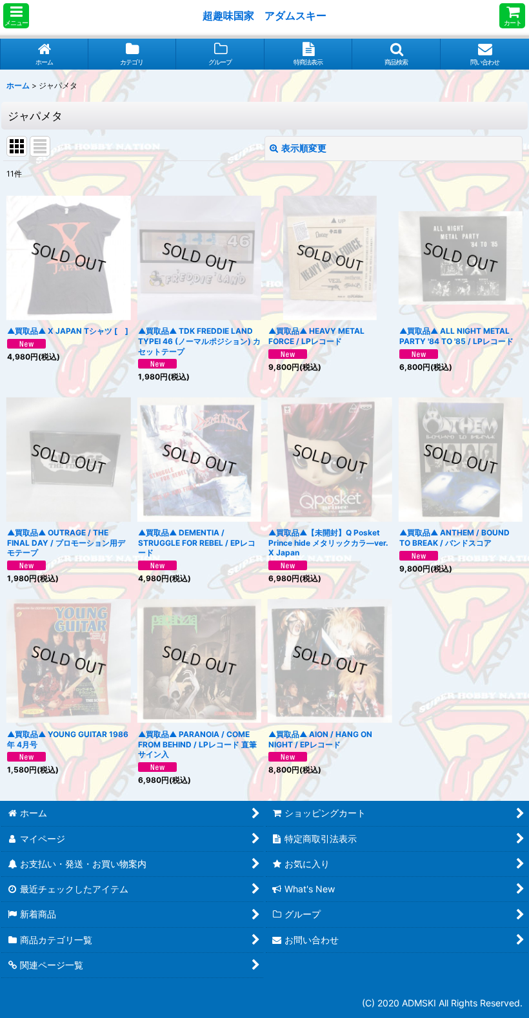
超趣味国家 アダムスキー (264, 15)
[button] (16, 15)
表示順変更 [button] (303, 147)
